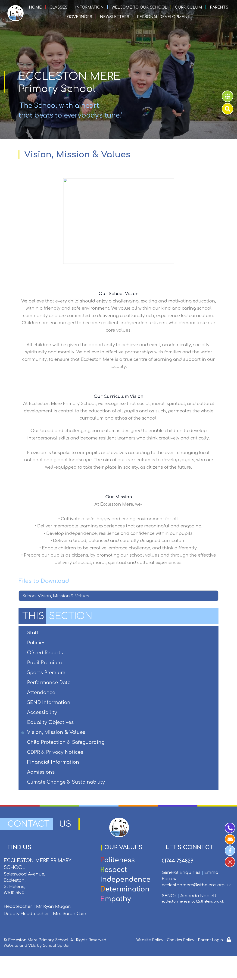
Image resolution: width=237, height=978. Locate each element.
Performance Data (49, 682)
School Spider (56, 946)
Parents (219, 7)
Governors (79, 17)
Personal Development (163, 17)
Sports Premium (46, 672)
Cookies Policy (180, 940)
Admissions (41, 772)
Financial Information (53, 762)
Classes (58, 7)
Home (35, 7)
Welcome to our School (139, 7)
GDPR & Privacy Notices (55, 752)
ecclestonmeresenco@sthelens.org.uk (193, 901)
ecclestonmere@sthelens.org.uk (196, 885)
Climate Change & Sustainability (66, 782)
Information (89, 7)
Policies (36, 642)
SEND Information (49, 702)
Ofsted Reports (45, 652)
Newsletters (114, 17)
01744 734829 (177, 861)
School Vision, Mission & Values (55, 596)
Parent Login (210, 940)
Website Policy (149, 940)
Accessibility (42, 712)
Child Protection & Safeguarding (66, 742)
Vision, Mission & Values (56, 732)
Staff (33, 632)
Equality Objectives (51, 722)
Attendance (41, 692)
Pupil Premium (45, 662)
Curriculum (188, 7)
